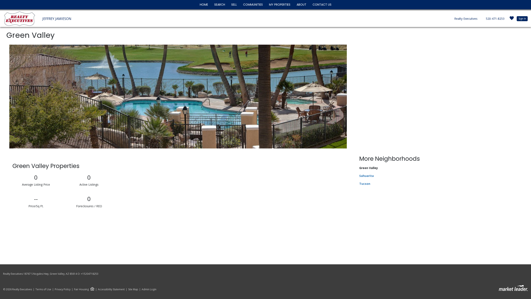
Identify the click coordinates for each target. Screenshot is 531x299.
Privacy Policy (63, 289)
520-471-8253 (495, 19)
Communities (253, 4)
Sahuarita (366, 176)
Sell (234, 4)
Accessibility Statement (111, 289)
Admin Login (149, 289)
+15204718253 (89, 274)
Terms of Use (43, 289)
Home (204, 4)
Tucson (364, 184)
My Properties (279, 4)
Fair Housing (81, 289)
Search (219, 4)
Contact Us (322, 4)
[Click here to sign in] (511, 19)
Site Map (133, 289)
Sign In (522, 18)
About (301, 4)
